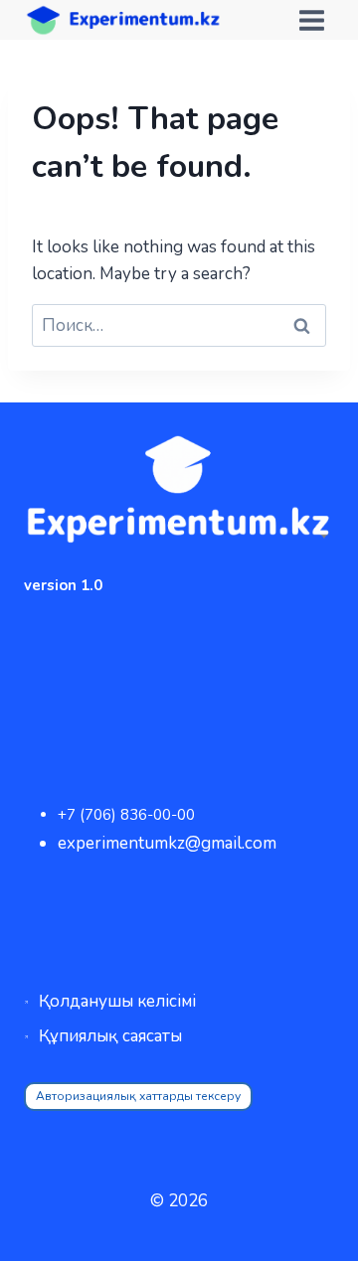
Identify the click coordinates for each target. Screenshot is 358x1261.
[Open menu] (311, 20)
